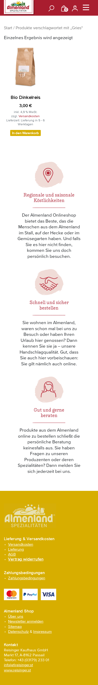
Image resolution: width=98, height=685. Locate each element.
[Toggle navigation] (86, 9)
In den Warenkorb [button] (25, 133)
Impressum (42, 631)
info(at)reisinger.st (18, 665)
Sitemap (15, 626)
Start (8, 27)
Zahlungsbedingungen (26, 578)
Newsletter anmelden (25, 621)
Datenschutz (18, 631)
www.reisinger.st (17, 670)
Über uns (15, 616)
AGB (12, 554)
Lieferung (16, 549)
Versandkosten (29, 116)
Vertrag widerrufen (25, 559)
